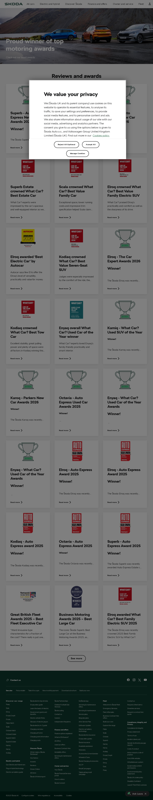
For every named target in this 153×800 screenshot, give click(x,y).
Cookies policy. (101, 135)
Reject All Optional (66, 144)
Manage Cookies (77, 153)
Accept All (90, 144)
